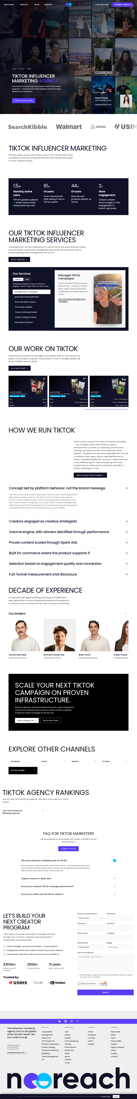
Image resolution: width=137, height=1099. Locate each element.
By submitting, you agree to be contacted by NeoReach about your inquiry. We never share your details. (106, 976)
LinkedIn (91, 1044)
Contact (114, 1056)
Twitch (90, 1041)
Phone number (82, 933)
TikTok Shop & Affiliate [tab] (23, 307)
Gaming (68, 1044)
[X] (78, 1021)
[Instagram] (72, 1021)
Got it (116, 1096)
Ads (27, 279)
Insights (48, 4)
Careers (114, 1053)
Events (113, 1050)
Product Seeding (48, 1047)
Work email (111, 914)
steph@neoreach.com (103, 104)
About (113, 1035)
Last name (111, 923)
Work (37, 4)
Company (111, 933)
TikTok (90, 1032)
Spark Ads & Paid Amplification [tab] (27, 297)
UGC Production (48, 1041)
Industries (9, 4)
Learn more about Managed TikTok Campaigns (71, 300)
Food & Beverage (72, 1041)
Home (14, 69)
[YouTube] (59, 1021)
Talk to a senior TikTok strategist (89, 475)
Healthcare (69, 1050)
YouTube (91, 1038)
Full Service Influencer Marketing (50, 1052)
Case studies (116, 1041)
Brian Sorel (84, 654)
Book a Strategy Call (26, 720)
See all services (18, 259)
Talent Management (50, 1056)
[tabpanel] (90, 299)
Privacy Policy (105, 1096)
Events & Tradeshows (50, 1044)
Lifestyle (68, 1059)
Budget (109, 943)
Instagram (92, 1035)
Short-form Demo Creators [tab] (25, 302)
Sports (67, 1056)
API (43, 1059)
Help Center (115, 1032)
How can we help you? (86, 952)
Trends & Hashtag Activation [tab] (26, 312)
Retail (67, 1053)
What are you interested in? (87, 914)
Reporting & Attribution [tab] (24, 322)
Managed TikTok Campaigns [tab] (26, 292)
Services (24, 4)
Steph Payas (120, 654)
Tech (67, 1032)
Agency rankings (117, 1047)
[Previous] (120, 613)
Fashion (68, 1038)
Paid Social (46, 1038)
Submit (106, 992)
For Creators (102, 4)
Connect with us (123, 4)
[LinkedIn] (65, 1021)
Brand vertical (83, 943)
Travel (67, 1063)
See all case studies (50, 720)
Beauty (67, 1035)
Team (113, 1038)
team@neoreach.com (15, 1053)
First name (81, 923)
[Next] (126, 613)
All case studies (18, 368)
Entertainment (70, 1047)
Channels (21, 69)
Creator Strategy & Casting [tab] (25, 317)
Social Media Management (47, 1033)
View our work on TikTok (24, 101)
